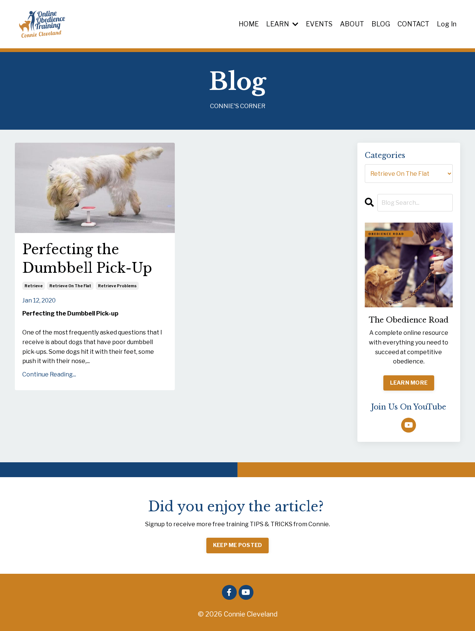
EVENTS (319, 24)
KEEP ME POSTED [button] (237, 545)
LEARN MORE (409, 382)
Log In (446, 24)
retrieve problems (117, 286)
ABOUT (352, 24)
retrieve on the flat (70, 286)
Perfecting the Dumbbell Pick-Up (87, 258)
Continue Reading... (49, 374)
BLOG (380, 24)
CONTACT (413, 24)
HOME (249, 24)
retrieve (33, 286)
